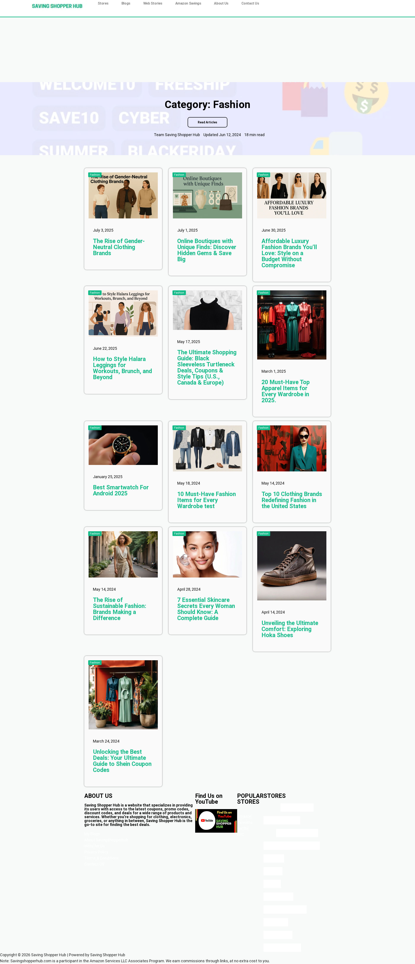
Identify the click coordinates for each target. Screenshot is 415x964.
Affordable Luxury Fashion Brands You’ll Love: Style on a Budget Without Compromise (289, 253)
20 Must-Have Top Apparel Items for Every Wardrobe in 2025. (286, 391)
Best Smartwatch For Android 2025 (121, 490)
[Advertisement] (207, 49)
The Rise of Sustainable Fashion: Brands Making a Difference (119, 609)
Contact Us (250, 3)
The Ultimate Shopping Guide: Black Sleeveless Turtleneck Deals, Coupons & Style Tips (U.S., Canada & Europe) (206, 367)
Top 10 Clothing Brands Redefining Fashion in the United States (292, 500)
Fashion (95, 174)
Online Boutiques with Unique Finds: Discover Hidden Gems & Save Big (206, 250)
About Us (221, 3)
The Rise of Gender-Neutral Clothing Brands (119, 247)
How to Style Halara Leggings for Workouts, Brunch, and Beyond (122, 368)
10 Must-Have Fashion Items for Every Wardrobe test (206, 500)
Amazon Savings (188, 3)
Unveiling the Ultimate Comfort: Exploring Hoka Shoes (290, 629)
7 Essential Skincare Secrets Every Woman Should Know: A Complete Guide (206, 609)
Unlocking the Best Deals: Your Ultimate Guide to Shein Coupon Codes (122, 760)
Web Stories (152, 3)
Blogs (125, 3)
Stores (103, 3)
